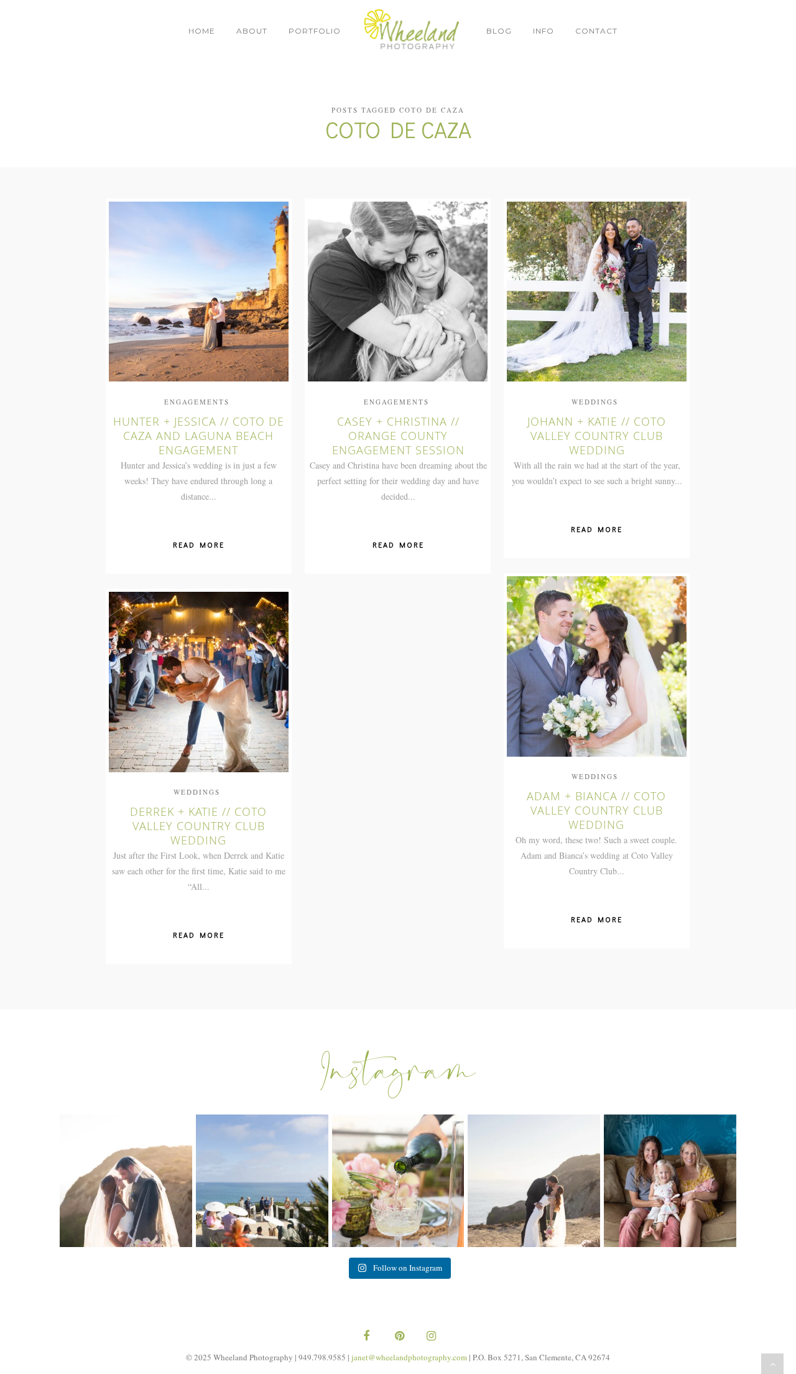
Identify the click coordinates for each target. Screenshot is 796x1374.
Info (543, 30)
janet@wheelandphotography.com (409, 1357)
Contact (596, 30)
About (251, 30)
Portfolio (315, 30)
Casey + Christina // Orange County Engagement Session (397, 435)
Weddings (595, 401)
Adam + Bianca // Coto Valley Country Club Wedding (596, 809)
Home (201, 30)
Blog (499, 30)
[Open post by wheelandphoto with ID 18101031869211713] (534, 1181)
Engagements (196, 401)
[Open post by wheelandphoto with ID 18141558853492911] (398, 1181)
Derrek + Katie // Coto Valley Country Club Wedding (198, 825)
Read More (198, 544)
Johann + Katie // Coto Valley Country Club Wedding (596, 435)
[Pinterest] (398, 1337)
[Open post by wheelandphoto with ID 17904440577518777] (126, 1181)
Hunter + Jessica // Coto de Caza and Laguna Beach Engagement (198, 435)
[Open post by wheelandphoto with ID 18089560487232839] (262, 1181)
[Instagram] (429, 1337)
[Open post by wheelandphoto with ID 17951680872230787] (670, 1181)
